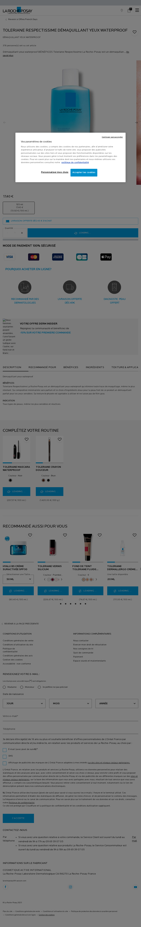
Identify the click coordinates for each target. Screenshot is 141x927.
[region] (70, 157)
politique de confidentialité (75, 162)
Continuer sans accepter (112, 137)
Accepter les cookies (84, 172)
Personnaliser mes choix (54, 172)
